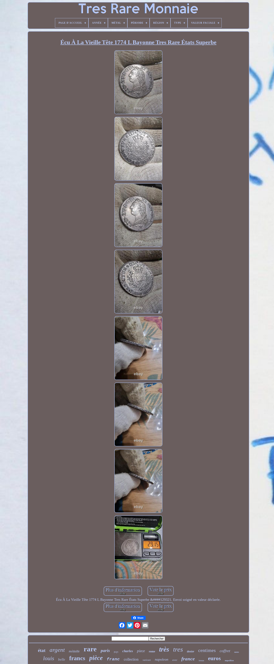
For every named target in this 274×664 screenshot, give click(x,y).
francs (77, 658)
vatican (147, 659)
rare (90, 649)
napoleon (161, 659)
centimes (207, 650)
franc (113, 659)
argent (57, 650)
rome (152, 651)
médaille (74, 651)
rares (236, 652)
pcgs (116, 651)
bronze (201, 660)
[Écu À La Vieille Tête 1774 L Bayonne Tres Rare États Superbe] (138, 83)
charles (127, 651)
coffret (225, 651)
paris (105, 650)
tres (178, 649)
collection (131, 659)
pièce (96, 657)
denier (190, 651)
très (164, 649)
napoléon (229, 660)
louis (48, 658)
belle (61, 659)
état (42, 650)
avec (174, 659)
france (188, 658)
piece (141, 651)
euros (214, 658)
